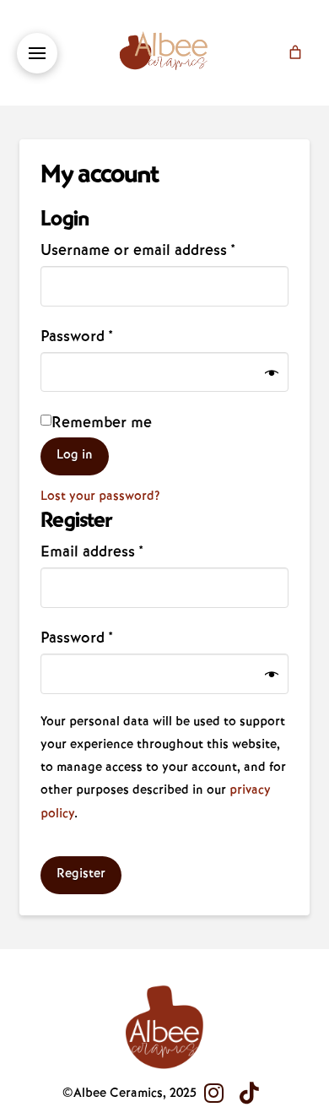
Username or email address (164, 249)
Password (107, 335)
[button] (37, 53)
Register (81, 873)
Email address (122, 550)
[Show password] (271, 374)
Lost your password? (100, 495)
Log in (75, 454)
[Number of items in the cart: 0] (295, 52)
